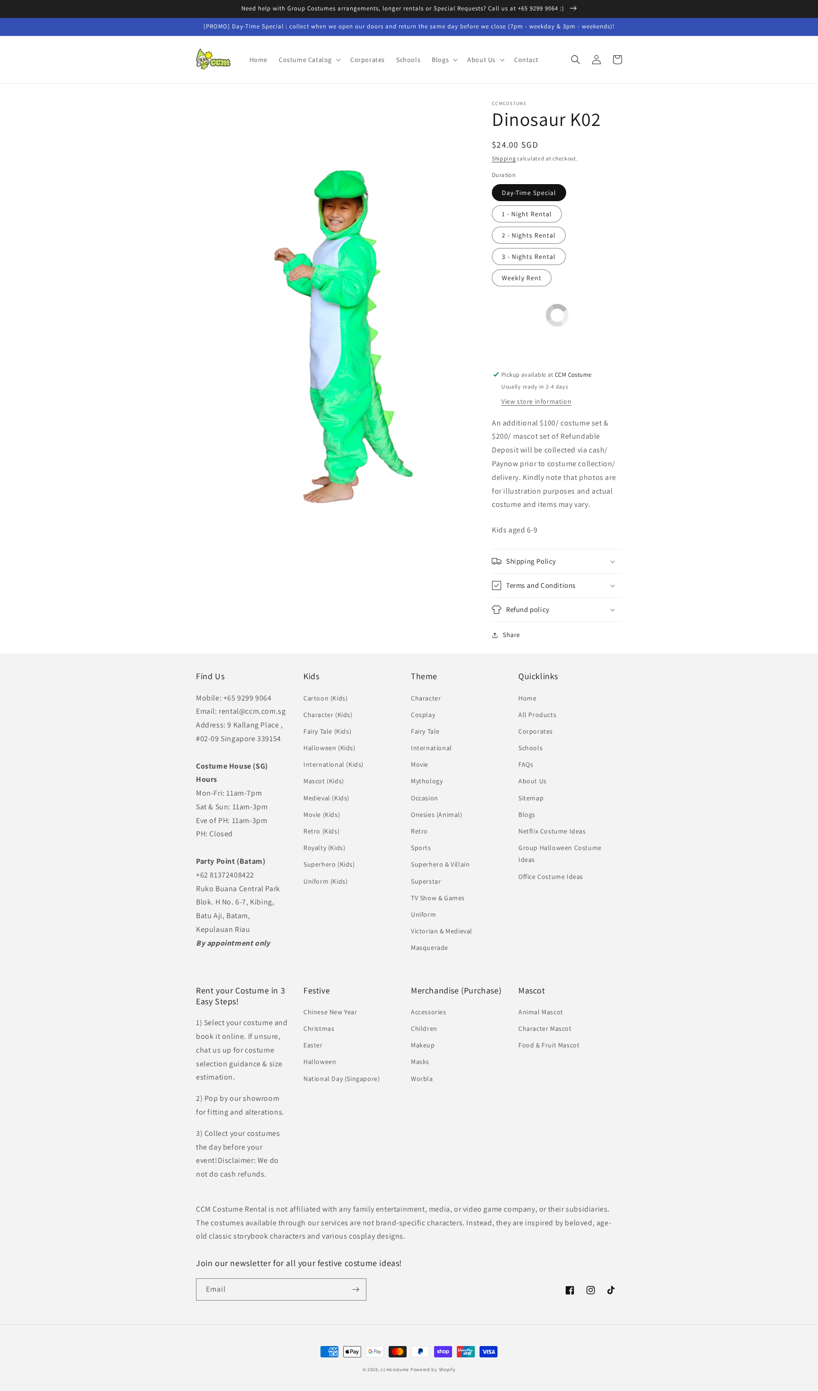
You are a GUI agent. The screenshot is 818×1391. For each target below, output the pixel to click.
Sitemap (530, 798)
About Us (532, 781)
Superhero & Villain (440, 864)
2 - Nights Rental (529, 235)
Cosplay (423, 714)
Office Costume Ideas (550, 876)
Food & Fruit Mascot (548, 1045)
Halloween (319, 1061)
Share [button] (511, 634)
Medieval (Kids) (326, 798)
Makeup (423, 1045)
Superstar (426, 881)
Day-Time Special (529, 192)
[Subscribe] (355, 1289)
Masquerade (429, 947)
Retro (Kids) (321, 831)
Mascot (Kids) (323, 781)
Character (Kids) (328, 714)
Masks (420, 1061)
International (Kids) (333, 764)
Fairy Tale (425, 731)
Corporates (535, 731)
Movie (419, 764)
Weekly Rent (522, 278)
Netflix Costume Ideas (552, 831)
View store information (536, 401)
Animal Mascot (540, 1012)
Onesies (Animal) (436, 814)
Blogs (526, 814)
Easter (313, 1045)
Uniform (423, 914)
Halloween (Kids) (329, 748)
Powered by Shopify (433, 1369)
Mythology (427, 781)
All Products (537, 714)
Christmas (318, 1028)
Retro (419, 831)
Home (527, 698)
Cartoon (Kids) (325, 698)
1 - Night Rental (527, 214)
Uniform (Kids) (325, 881)
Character (426, 698)
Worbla (422, 1078)
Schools (530, 748)
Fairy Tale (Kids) (327, 731)
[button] (309, 60)
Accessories (428, 1012)
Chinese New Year (330, 1012)
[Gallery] (334, 308)
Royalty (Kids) (324, 847)
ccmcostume (395, 1369)
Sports (421, 847)
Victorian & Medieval (441, 931)
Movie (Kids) (321, 814)
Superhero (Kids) (329, 864)
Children (424, 1028)
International (431, 748)
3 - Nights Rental (529, 256)
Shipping (504, 158)
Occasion (424, 798)
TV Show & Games (438, 898)
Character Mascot (545, 1028)
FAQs (525, 764)
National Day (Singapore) (341, 1078)
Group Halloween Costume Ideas (560, 853)
